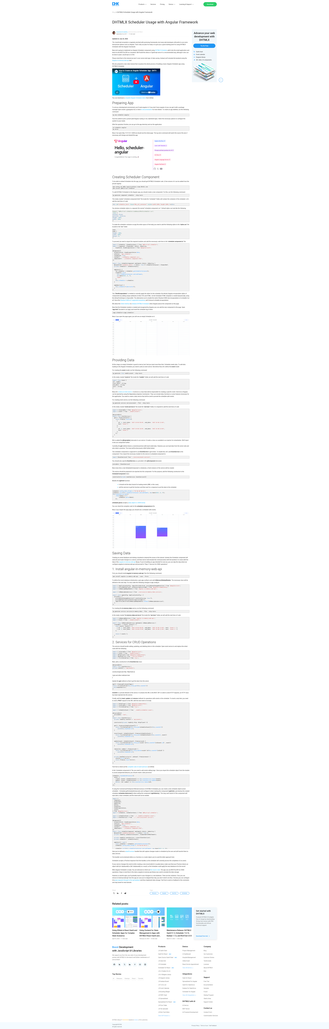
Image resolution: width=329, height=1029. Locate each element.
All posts (154, 893)
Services (153, 4)
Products (161, 947)
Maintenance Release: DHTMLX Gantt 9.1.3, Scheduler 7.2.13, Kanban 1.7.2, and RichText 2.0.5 (179, 933)
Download (210, 4)
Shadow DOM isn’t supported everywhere (132, 300)
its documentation (146, 109)
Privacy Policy (195, 1025)
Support (207, 977)
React (134, 978)
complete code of (138, 767)
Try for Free (204, 46)
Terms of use (204, 1025)
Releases (119, 978)
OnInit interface (125, 304)
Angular (164, 893)
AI (113, 978)
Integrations (187, 974)
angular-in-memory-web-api (127, 562)
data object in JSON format (137, 503)
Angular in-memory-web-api (120, 60)
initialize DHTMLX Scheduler (140, 304)
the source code (155, 870)
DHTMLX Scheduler (161, 50)
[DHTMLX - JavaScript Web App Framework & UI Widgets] (115, 4)
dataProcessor (130, 851)
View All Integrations (188, 995)
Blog (113, 12)
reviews (136, 1020)
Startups (127, 978)
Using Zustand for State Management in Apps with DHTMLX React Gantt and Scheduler (149, 933)
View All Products (163, 1015)
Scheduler (184, 893)
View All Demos (187, 968)
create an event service (125, 392)
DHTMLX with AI (188, 1001)
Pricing (162, 4)
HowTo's (174, 893)
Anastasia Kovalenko (122, 32)
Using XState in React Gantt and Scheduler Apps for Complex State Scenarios (124, 933)
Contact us (208, 1008)
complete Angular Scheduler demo (135, 98)
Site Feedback (213, 1025)
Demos (185, 947)
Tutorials (140, 978)
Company (207, 947)
